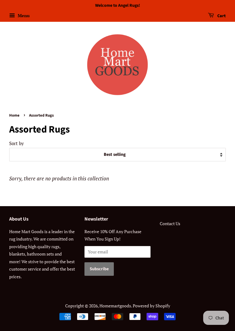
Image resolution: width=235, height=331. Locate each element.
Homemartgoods (115, 306)
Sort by (16, 143)
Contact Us (170, 223)
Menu (23, 15)
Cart (221, 16)
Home (14, 115)
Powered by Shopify (151, 306)
